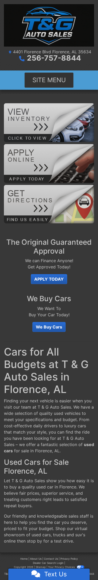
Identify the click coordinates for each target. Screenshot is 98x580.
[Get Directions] (49, 203)
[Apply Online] (49, 163)
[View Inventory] (49, 122)
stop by (34, 541)
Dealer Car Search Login (48, 562)
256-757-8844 (54, 58)
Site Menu (49, 80)
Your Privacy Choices (62, 567)
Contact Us (51, 558)
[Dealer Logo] (49, 25)
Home (24, 558)
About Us (36, 558)
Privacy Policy (69, 558)
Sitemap (41, 567)
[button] (49, 279)
